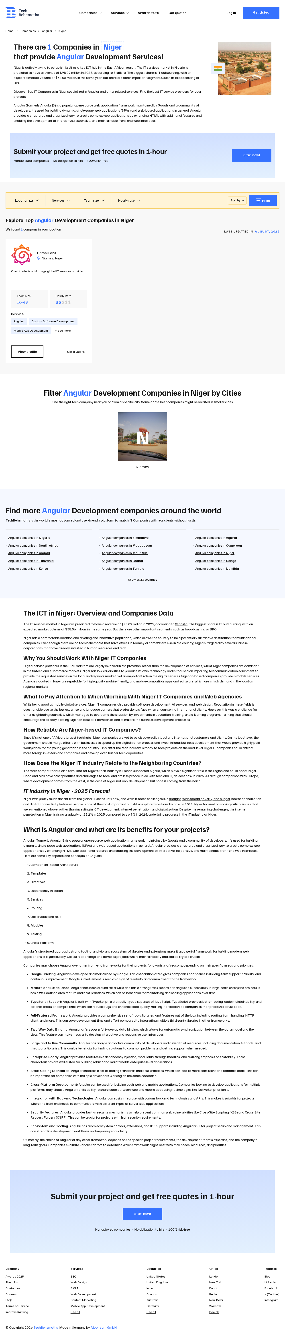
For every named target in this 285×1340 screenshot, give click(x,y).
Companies (88, 12)
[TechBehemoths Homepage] (22, 12)
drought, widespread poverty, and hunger (199, 798)
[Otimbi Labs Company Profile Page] (22, 255)
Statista (181, 624)
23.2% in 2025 (94, 814)
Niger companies (105, 737)
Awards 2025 (148, 12)
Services (118, 12)
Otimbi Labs (46, 253)
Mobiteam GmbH (104, 1327)
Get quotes (177, 12)
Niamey (47, 258)
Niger (59, 258)
